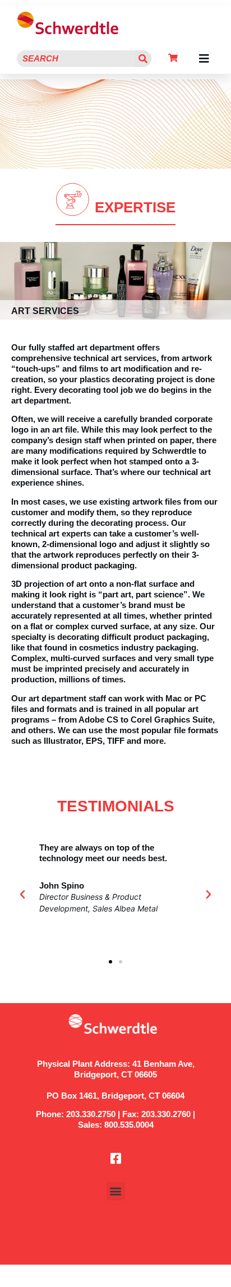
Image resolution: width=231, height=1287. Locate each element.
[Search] (143, 58)
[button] (204, 58)
